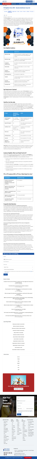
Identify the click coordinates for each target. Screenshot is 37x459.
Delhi (18, 424)
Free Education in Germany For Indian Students (18, 285)
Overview (5, 11)
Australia (13, 427)
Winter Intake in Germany (18, 326)
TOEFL (18, 359)
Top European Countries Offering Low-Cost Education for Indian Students (18, 290)
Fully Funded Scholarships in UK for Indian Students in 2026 (18, 301)
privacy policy (6, 272)
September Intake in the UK (18, 345)
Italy (12, 435)
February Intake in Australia (18, 324)
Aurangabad (19, 433)
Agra (18, 431)
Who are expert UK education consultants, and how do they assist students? (18, 294)
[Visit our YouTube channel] (8, 453)
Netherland (14, 438)
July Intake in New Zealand (18, 336)
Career (5, 435)
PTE (18, 365)
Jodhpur (24, 440)
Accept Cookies (28, 457)
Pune (18, 427)
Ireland (13, 432)
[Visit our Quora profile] (6, 454)
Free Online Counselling (18, 388)
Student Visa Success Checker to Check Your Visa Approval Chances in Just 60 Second (18, 282)
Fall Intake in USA (18, 347)
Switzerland (14, 437)
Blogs (5, 442)
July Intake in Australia (18, 339)
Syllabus (27, 11)
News (5, 426)
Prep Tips (31, 11)
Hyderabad (19, 430)
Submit (5, 274)
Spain (13, 439)
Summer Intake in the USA (18, 334)
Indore (18, 434)
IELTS (18, 356)
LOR (18, 369)
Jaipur (18, 422)
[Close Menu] (33, 1)
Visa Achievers (6, 439)
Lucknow (18, 428)
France (13, 434)
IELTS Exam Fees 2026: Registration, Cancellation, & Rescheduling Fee (18, 312)
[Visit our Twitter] (11, 453)
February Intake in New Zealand (18, 328)
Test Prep (5, 443)
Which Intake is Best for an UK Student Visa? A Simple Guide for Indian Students (18, 306)
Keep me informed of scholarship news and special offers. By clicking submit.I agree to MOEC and (19, 272)
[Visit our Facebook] (6, 453)
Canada (13, 425)
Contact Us (6, 440)
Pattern (24, 11)
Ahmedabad (25, 430)
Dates (18, 11)
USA (12, 422)
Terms (31, 271)
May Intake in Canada (18, 332)
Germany (13, 431)
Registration (14, 11)
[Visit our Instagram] (4, 453)
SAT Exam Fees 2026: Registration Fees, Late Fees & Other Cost (18, 315)
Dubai (24, 438)
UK (12, 424)
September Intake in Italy (18, 341)
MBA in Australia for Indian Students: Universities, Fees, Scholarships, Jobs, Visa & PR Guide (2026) (18, 298)
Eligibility (10, 11)
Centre (21, 11)
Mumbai (24, 425)
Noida (18, 425)
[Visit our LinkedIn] (9, 453)
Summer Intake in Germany (18, 330)
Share (8, 9)
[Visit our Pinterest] (4, 454)
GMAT (18, 363)
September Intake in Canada (18, 343)
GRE (18, 361)
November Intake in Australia (18, 349)
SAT (18, 367)
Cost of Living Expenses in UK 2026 (18, 309)
